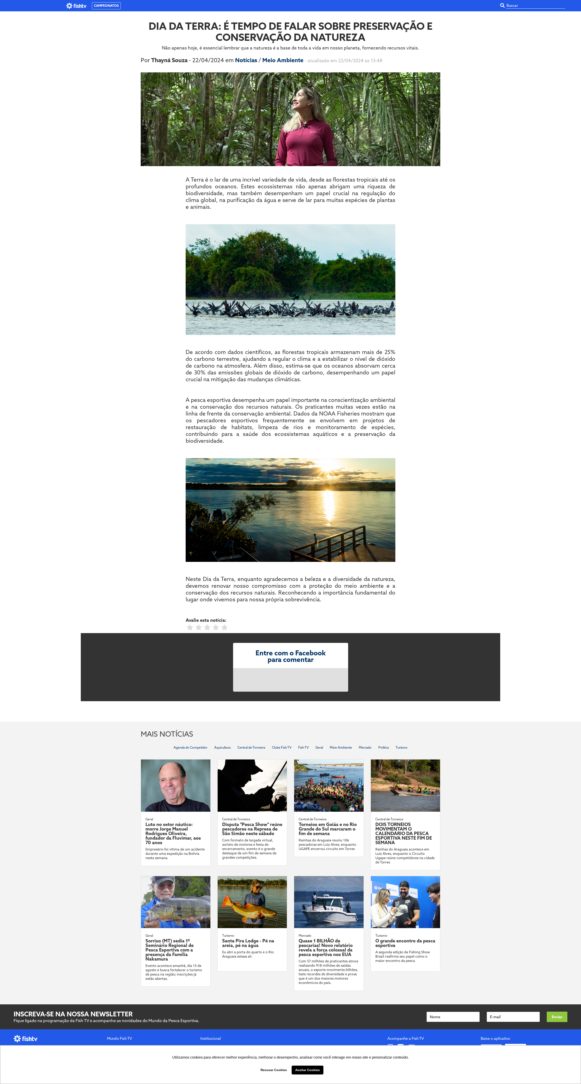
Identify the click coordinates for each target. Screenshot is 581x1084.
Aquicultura (222, 747)
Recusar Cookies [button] (274, 1070)
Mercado (365, 747)
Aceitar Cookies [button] (307, 1070)
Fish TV (303, 747)
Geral (319, 747)
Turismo (402, 747)
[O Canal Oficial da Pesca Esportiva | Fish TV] (76, 6)
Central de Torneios (251, 747)
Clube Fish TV (281, 747)
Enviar (557, 1017)
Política (383, 747)
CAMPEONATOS (106, 6)
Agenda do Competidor (190, 747)
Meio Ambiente (283, 60)
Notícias (246, 60)
